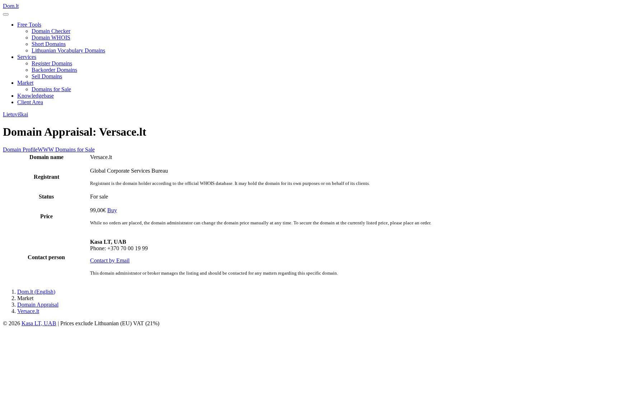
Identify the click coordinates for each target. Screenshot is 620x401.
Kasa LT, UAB (39, 323)
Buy (112, 210)
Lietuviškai (15, 114)
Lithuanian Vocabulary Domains (68, 50)
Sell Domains (47, 76)
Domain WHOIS (51, 37)
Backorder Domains (54, 70)
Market (25, 83)
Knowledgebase (35, 96)
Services (26, 57)
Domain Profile (20, 149)
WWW (46, 149)
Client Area (30, 102)
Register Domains (52, 63)
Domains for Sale (51, 89)
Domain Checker (51, 31)
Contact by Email (110, 260)
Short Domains (49, 44)
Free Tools (29, 25)
